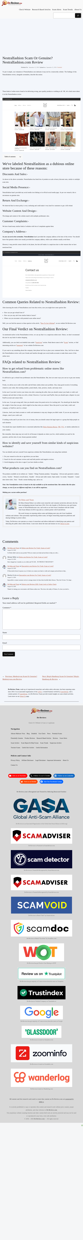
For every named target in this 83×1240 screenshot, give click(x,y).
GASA (40, 692)
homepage (20, 345)
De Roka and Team (13, 548)
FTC (62, 427)
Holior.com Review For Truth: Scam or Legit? (36, 548)
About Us (23, 696)
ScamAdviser (64, 692)
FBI (59, 427)
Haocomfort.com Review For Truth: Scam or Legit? (38, 566)
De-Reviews (41, 718)
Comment (6, 608)
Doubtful (59, 67)
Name (4, 633)
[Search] (78, 15)
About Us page (64, 523)
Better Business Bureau (50, 427)
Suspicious (39, 342)
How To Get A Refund (47, 323)
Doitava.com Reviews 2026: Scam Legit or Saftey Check (39, 584)
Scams (66, 342)
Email (4, 643)
